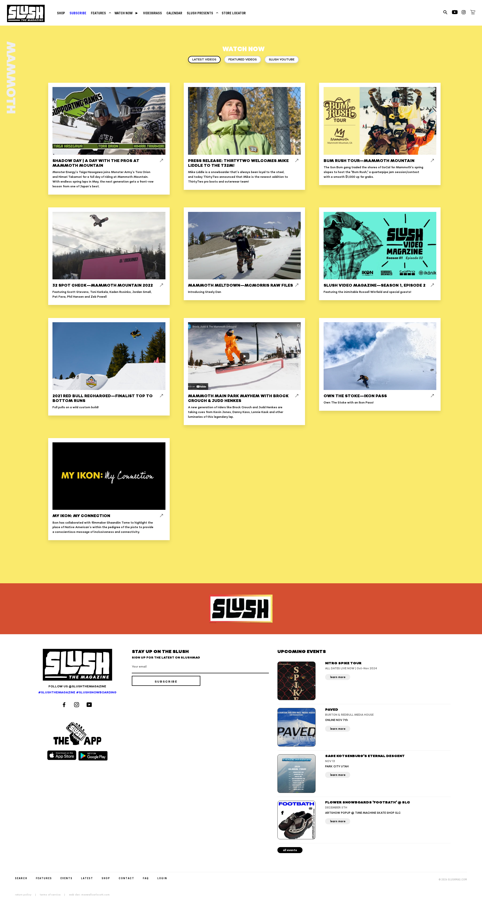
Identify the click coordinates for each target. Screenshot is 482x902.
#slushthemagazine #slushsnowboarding (77, 692)
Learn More (337, 677)
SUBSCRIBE (78, 13)
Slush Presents (202, 13)
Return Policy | (27, 894)
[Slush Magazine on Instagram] (77, 705)
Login (162, 878)
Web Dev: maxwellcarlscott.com (89, 894)
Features (100, 13)
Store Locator (234, 13)
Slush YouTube (281, 59)
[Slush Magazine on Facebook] (65, 705)
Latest (87, 878)
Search (21, 878)
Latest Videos (204, 59)
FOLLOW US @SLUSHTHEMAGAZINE (77, 686)
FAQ (146, 878)
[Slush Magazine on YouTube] (90, 705)
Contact (126, 878)
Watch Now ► (126, 13)
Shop (61, 13)
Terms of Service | (54, 894)
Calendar (174, 13)
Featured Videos (242, 59)
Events (67, 878)
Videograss (152, 13)
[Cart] (472, 13)
